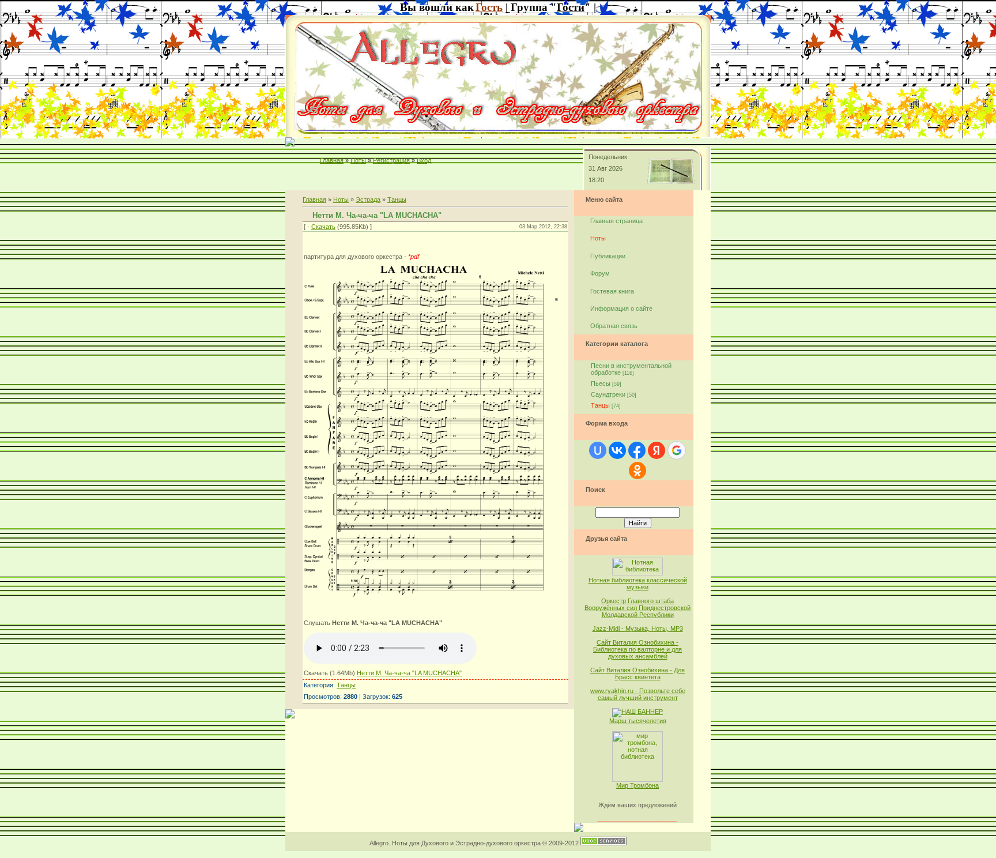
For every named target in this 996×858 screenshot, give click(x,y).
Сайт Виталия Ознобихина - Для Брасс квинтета (637, 673)
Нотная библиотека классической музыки (637, 583)
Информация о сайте (621, 308)
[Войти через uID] (597, 450)
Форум (600, 273)
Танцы (396, 199)
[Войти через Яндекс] (656, 450)
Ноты (358, 160)
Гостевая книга (612, 291)
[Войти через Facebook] (637, 450)
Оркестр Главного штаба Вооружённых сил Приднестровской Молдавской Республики (637, 607)
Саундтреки (608, 394)
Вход (424, 160)
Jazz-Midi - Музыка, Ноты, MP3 (638, 628)
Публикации (607, 256)
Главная (332, 160)
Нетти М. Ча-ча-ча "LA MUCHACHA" (409, 672)
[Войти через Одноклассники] (637, 470)
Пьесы (600, 383)
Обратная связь (613, 325)
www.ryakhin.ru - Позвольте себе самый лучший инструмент (637, 694)
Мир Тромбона (637, 785)
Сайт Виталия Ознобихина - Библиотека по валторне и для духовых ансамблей (637, 649)
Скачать (323, 226)
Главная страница (616, 220)
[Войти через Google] (676, 450)
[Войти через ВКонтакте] (617, 450)
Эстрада (368, 199)
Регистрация (391, 160)
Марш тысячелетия (637, 720)
